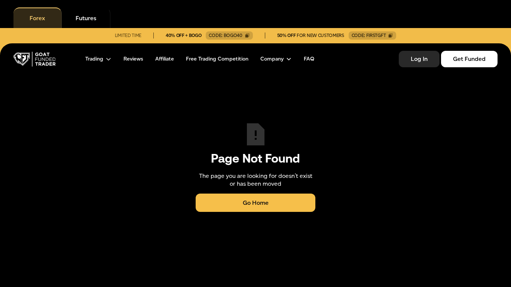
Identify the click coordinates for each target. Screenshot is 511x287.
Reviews (133, 59)
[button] (98, 59)
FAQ (309, 59)
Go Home (256, 202)
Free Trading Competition (217, 59)
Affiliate (164, 59)
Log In (419, 58)
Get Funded (469, 58)
